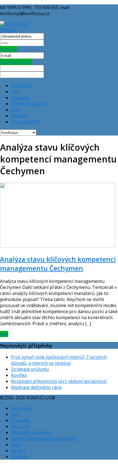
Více (4, 334)
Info (15, 92)
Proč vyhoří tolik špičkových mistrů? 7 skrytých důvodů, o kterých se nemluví (59, 360)
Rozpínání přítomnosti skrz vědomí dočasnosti (58, 381)
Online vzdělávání (29, 104)
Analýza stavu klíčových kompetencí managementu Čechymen (58, 264)
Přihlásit (8, 30)
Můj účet (20, 426)
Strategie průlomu (30, 369)
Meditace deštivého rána (36, 387)
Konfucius (21, 85)
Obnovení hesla (16, 62)
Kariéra (18, 451)
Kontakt (19, 116)
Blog (16, 110)
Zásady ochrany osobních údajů (43, 438)
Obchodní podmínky (31, 432)
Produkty (20, 98)
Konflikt (19, 375)
